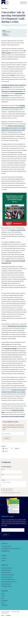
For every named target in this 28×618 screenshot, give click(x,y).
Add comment (7, 466)
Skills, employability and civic (8, 579)
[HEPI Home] (6, 2)
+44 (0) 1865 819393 (6, 546)
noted (12, 75)
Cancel (10, 489)
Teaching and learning (6, 586)
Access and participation (7, 568)
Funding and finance (6, 572)
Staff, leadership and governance (9, 581)
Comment (3, 480)
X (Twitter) (3, 558)
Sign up (3, 603)
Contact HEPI (4, 605)
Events (3, 596)
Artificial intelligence (6, 570)
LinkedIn (3, 560)
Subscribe (7, 438)
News (2, 598)
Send (4, 489)
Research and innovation (7, 577)
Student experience (6, 584)
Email (2, 469)
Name (2, 474)
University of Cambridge (11, 348)
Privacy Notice (8, 615)
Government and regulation (7, 574)
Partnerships (4, 600)
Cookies (2, 615)
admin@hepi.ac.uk (5, 551)
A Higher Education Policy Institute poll (17, 326)
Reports (3, 593)
